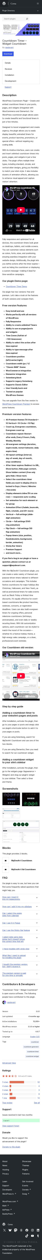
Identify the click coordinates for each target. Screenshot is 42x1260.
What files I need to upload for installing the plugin (14, 956)
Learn (4, 1181)
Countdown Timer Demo (16, 286)
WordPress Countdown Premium (16, 404)
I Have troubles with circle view (15, 949)
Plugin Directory (8, 11)
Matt (5, 1205)
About (4, 1161)
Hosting (5, 1169)
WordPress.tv (9, 1194)
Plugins (25, 1169)
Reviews (8, 69)
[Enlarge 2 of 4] (36, 795)
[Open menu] (38, 3)
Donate (26, 1189)
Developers (7, 1189)
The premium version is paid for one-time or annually (14, 974)
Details (8, 63)
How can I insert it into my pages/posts (11, 898)
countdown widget (32, 1056)
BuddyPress (8, 1214)
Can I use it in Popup (11, 923)
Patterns (26, 1174)
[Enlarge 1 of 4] (17, 795)
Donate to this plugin (11, 1147)
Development (10, 81)
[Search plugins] (27, 18)
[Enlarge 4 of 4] (36, 823)
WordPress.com (10, 1201)
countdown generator (31, 1047)
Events (25, 1185)
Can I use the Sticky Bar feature (16, 930)
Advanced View (9, 1063)
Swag (25, 1194)
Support (8, 87)
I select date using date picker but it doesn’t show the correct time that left (13, 939)
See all (37, 1103)
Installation (9, 75)
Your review (7, 1103)
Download (8, 54)
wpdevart (9, 47)
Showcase (26, 1161)
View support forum (10, 1126)
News (4, 1165)
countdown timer (33, 1051)
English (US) (35, 1037)
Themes (25, 1165)
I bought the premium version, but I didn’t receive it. (15, 965)
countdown (35, 1042)
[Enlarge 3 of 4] (17, 811)
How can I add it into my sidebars (17, 907)
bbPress (7, 1210)
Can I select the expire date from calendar (12, 914)
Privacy (5, 1174)
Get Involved (27, 1181)
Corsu (10, 1224)
